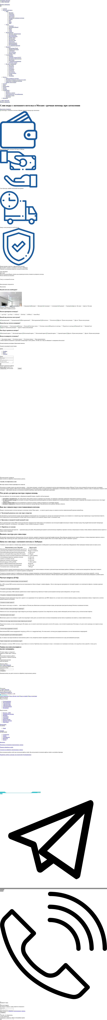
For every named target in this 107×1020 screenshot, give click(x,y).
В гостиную (12, 71)
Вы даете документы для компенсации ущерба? (11, 634)
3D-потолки (12, 39)
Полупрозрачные (13, 44)
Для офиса (11, 75)
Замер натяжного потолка (12, 78)
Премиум (8, 47)
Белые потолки (6, 719)
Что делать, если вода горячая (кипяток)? (10, 588)
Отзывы (5, 89)
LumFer (10, 19)
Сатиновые (11, 15)
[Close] (0, 1004)
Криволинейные (13, 43)
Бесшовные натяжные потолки (16, 18)
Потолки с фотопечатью (15, 33)
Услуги (5, 77)
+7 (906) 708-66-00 (4, 2)
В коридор (11, 66)
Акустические (12, 52)
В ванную (11, 68)
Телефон (5, 351)
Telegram (5, 354)
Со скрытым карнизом (14, 45)
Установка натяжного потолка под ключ (16, 79)
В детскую (11, 70)
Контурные (11, 60)
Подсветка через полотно (15, 58)
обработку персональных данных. (17, 1011)
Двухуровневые (13, 35)
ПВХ (7, 11)
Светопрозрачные (7, 706)
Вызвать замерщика (5, 4)
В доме (10, 74)
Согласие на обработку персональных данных (11, 749)
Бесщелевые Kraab (13, 48)
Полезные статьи (10, 95)
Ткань (7, 24)
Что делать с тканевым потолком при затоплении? (12, 595)
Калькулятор (6, 86)
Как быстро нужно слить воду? (7, 614)
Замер (4, 728)
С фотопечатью (7, 704)
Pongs (10, 22)
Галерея (5, 83)
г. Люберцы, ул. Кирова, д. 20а (7, 693)
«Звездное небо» (7, 705)
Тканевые (11, 26)
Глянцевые (11, 14)
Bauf (10, 20)
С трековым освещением (15, 61)
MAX (4, 352)
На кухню (11, 65)
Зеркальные (12, 41)
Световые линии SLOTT (15, 57)
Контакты (5, 98)
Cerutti (10, 31)
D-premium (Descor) (13, 27)
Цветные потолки (7, 720)
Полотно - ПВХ (7, 712)
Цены (4, 85)
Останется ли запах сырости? (7, 602)
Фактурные (11, 16)
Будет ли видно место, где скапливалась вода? (11, 641)
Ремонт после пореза (11, 82)
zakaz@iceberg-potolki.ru (6, 692)
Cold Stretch (11, 50)
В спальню (11, 69)
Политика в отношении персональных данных (11, 744)
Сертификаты (6, 737)
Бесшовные (6, 707)
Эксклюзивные (9, 32)
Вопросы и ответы (10, 93)
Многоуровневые (13, 36)
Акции (4, 87)
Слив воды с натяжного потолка (14, 81)
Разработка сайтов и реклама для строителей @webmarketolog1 (15, 754)
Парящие (11, 56)
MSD (10, 23)
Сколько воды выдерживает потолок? (9, 628)
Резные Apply (12, 53)
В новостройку (12, 73)
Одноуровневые (7, 701)
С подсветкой (9, 54)
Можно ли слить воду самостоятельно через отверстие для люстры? (16, 621)
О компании (6, 90)
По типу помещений (11, 64)
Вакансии (8, 96)
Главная (5, 8)
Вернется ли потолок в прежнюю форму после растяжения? (14, 581)
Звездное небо (12, 40)
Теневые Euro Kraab (14, 49)
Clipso (10, 29)
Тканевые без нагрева (8, 714)
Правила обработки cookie (6, 747)
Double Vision (12, 37)
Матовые (11, 12)
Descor (10, 28)
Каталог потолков (7, 10)
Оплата (7, 91)
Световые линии (13, 62)
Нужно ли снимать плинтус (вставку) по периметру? (12, 608)
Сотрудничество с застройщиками (14, 94)
